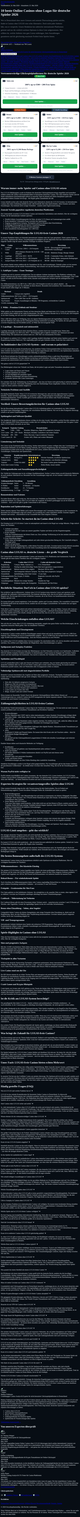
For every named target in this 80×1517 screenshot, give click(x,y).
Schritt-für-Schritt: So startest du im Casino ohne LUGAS (35, 60)
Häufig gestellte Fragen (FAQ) (33, 71)
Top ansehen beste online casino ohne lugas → (16, 42)
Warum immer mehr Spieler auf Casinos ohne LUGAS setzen (21, 56)
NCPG (36, 1495)
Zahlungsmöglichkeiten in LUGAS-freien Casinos (46, 63)
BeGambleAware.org (54, 181)
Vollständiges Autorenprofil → (11, 1422)
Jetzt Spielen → (40, 101)
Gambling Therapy (11, 1495)
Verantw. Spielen (56, 1503)
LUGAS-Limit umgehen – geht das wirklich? (48, 65)
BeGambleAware (25, 1495)
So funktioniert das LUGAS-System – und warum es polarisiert (26, 58)
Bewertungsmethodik (43, 1503)
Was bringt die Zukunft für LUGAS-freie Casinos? (37, 69)
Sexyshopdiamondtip (8, 2)
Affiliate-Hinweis (30, 1503)
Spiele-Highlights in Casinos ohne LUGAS (48, 67)
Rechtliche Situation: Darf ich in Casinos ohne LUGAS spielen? (41, 61)
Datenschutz (5, 1503)
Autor (3, 4)
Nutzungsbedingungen (16, 1503)
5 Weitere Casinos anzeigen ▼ (40, 177)
